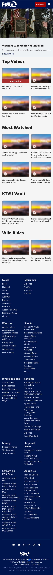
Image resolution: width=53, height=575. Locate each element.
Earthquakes (7, 342)
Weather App (8, 349)
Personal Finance (9, 447)
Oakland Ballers (31, 356)
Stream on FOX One (8, 472)
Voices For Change (32, 426)
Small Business (8, 453)
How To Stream (31, 474)
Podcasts (6, 306)
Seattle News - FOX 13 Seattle (32, 462)
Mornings (30, 280)
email (13, 545)
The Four (28, 388)
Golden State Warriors (30, 337)
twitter (39, 545)
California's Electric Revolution (32, 383)
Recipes (27, 293)
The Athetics (29, 359)
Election (5, 316)
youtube (19, 545)
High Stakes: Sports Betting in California (33, 392)
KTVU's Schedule (31, 493)
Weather (7, 323)
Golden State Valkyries (30, 348)
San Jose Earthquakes (29, 367)
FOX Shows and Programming (31, 488)
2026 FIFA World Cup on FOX (31, 328)
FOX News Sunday (10, 313)
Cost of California (10, 389)
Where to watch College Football (9, 484)
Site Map (28, 511)
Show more (8, 53)
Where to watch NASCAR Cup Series (10, 496)
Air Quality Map (9, 336)
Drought (6, 293)
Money (6, 443)
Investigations (11, 378)
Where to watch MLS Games (9, 529)
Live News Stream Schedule (32, 497)
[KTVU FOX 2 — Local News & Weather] (10, 4)
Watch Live (40, 5)
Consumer (6, 303)
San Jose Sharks (31, 362)
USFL (26, 371)
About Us (30, 470)
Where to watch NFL (9, 479)
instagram (29, 545)
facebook (24, 545)
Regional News (29, 444)
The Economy (8, 450)
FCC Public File (30, 514)
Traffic (27, 287)
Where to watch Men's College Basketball (9, 509)
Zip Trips (28, 283)
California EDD (8, 382)
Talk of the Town (31, 407)
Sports (28, 323)
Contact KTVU (30, 484)
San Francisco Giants (30, 342)
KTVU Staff (29, 478)
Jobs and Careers (31, 481)
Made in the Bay (31, 397)
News (5, 280)
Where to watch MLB (9, 490)
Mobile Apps (29, 502)
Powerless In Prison (11, 392)
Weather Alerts (8, 327)
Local (4, 283)
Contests (28, 290)
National (6, 287)
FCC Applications (31, 517)
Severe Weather (9, 345)
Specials (29, 378)
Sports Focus (30, 403)
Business (6, 300)
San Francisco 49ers (33, 332)
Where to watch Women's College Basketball (10, 517)
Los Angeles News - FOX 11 (33, 451)
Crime (4, 290)
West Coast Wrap (10, 309)
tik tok (34, 545)
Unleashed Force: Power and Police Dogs (10, 398)
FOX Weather (8, 352)
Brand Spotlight (31, 436)
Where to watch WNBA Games (9, 523)
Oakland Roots (30, 353)
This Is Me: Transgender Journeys (29, 412)
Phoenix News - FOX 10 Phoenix (31, 457)
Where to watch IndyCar (9, 501)
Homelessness (8, 385)
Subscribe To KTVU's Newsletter (32, 506)
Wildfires (6, 296)
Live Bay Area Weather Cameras (10, 331)
